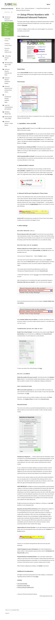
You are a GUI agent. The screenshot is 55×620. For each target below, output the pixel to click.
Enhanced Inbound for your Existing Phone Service (8, 89)
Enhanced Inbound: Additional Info (8, 50)
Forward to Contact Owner (8, 44)
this (28, 393)
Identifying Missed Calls (8, 112)
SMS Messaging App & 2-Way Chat (8, 64)
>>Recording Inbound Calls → (46, 596)
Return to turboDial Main (12, 610)
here (41, 368)
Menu (48, 4)
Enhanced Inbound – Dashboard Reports (7, 80)
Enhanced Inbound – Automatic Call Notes (8, 72)
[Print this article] (53, 14)
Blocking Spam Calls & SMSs (8, 117)
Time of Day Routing (7, 39)
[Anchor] (29, 36)
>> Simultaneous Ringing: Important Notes (8, 98)
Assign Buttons (34, 204)
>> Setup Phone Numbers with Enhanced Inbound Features (7, 29)
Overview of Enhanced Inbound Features (9, 18)
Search (7, 613)
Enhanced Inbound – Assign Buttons (9, 123)
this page (36, 274)
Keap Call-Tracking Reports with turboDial (9, 107)
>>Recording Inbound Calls (8, 57)
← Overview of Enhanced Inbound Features (26, 594)
